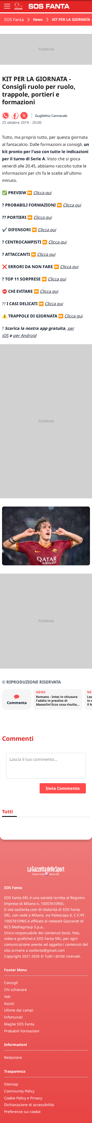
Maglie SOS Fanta (19, 1024)
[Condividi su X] (24, 115)
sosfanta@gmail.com (47, 950)
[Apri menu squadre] (18, 6)
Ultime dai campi (18, 1010)
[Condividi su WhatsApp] (5, 115)
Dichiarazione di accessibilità (29, 1104)
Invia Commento (63, 788)
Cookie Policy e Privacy (23, 1098)
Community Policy (19, 1091)
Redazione (13, 1057)
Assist (9, 1003)
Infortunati (13, 1017)
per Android (24, 335)
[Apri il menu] (7, 6)
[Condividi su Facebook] (14, 115)
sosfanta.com (26, 909)
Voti (7, 996)
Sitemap (11, 1084)
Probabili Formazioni (21, 1030)
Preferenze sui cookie (22, 1111)
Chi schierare (15, 989)
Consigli (11, 982)
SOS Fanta (14, 19)
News (38, 19)
